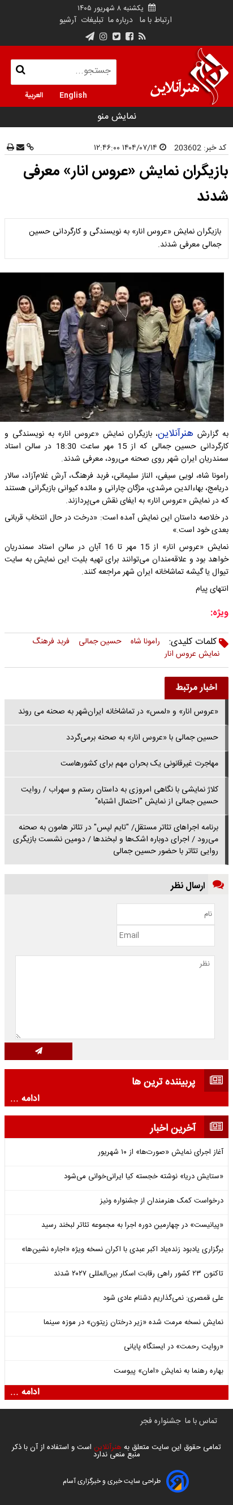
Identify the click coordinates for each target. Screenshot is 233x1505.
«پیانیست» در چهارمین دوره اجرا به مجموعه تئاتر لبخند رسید (132, 1225)
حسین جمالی (100, 642)
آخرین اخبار (173, 1128)
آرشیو (67, 20)
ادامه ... (25, 1099)
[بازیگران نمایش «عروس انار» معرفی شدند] (116, 347)
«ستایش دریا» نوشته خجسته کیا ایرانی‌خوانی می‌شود (143, 1177)
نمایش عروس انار (192, 654)
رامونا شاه (145, 642)
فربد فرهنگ (51, 642)
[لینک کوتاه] (29, 148)
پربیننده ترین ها (164, 1082)
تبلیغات (91, 20)
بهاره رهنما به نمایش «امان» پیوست (168, 1371)
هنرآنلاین (175, 434)
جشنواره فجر (160, 1421)
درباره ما (120, 20)
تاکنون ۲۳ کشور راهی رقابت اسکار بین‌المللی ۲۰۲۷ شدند (138, 1274)
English (73, 94)
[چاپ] (10, 148)
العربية (34, 94)
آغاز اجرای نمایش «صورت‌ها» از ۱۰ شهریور (160, 1152)
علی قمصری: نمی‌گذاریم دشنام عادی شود (163, 1298)
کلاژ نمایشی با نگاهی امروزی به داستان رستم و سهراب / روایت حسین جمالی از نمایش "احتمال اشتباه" (119, 795)
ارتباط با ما (155, 20)
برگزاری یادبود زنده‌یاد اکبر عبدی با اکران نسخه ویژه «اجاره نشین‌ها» (122, 1250)
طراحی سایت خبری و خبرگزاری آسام (112, 1481)
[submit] (38, 1051)
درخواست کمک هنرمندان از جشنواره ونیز (161, 1201)
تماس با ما (201, 1421)
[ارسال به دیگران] (19, 148)
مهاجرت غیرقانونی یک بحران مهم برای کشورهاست (139, 764)
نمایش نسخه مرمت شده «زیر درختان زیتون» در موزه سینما (133, 1323)
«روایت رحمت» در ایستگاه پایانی (173, 1347)
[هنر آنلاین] (189, 76)
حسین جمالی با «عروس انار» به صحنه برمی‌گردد (142, 738)
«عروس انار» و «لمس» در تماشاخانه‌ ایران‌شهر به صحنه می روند (118, 712)
